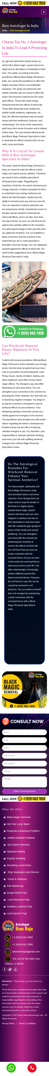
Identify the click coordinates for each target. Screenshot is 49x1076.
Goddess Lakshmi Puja (19, 906)
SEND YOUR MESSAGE (24, 791)
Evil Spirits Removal (18, 844)
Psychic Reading (16, 858)
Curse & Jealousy (17, 879)
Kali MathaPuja (15, 886)
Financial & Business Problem (23, 831)
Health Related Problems (21, 837)
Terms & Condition (27, 1024)
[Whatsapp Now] (11, 1067)
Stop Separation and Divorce (23, 872)
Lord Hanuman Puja (18, 899)
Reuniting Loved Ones (19, 865)
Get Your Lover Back (18, 824)
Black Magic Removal (18, 817)
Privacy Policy (8, 1024)
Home (4, 31)
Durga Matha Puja (17, 892)
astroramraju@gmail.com (26, 951)
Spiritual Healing (16, 851)
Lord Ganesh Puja (17, 913)
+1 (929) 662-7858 (22, 937)
